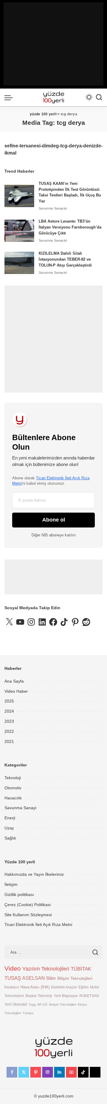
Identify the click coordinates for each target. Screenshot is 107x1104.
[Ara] (99, 97)
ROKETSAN (89, 996)
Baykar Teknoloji (39, 996)
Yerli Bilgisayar (66, 996)
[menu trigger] (10, 97)
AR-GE (42, 1004)
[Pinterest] (35, 1072)
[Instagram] (47, 1072)
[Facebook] (12, 1072)
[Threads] (95, 1072)
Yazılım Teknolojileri (45, 969)
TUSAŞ (12, 978)
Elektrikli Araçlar (64, 987)
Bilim (51, 978)
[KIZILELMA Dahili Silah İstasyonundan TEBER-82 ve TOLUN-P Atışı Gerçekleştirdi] (19, 263)
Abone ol (53, 520)
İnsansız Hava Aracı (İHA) (27, 987)
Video (12, 968)
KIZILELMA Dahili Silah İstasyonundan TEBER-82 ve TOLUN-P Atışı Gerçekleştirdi (65, 259)
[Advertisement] (53, 44)
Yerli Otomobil (15, 1004)
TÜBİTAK (81, 969)
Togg (32, 1004)
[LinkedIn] (59, 1072)
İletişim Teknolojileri (62, 1004)
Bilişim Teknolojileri (74, 978)
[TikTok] (83, 1072)
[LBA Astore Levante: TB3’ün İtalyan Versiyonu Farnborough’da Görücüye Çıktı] (19, 231)
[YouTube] (71, 1072)
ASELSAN (33, 978)
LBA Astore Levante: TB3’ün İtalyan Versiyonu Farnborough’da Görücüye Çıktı (70, 227)
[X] (23, 1072)
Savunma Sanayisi (53, 208)
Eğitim (83, 987)
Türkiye (28, 1013)
